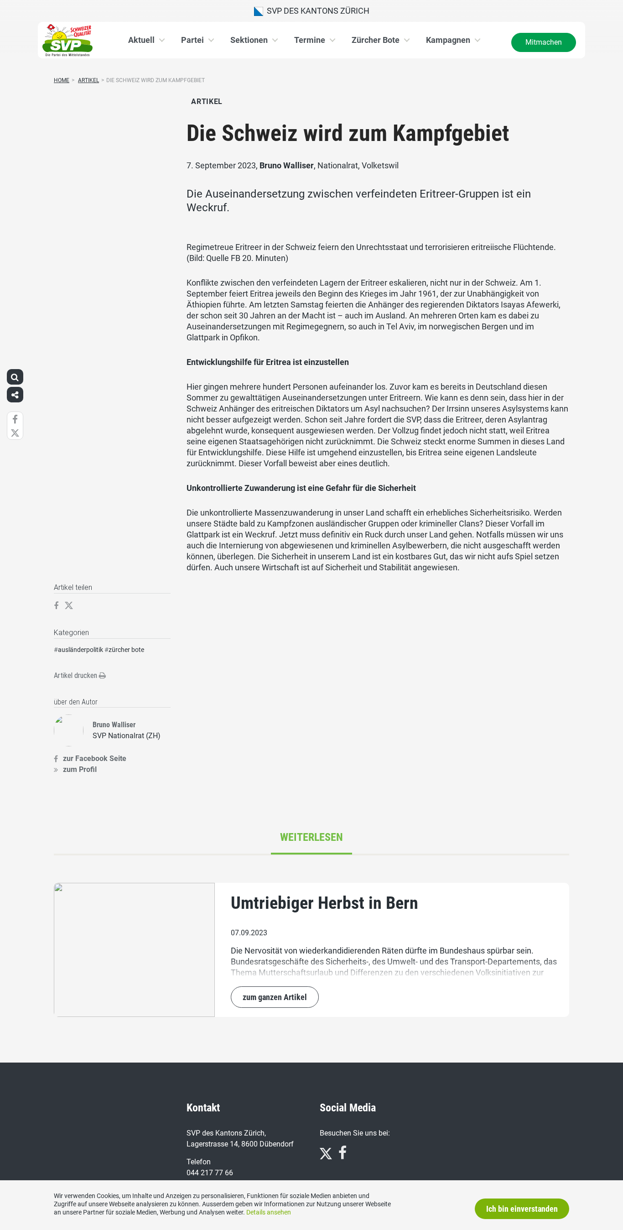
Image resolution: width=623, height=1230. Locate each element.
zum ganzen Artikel (275, 997)
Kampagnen (448, 40)
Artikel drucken (76, 675)
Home (61, 80)
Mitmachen (543, 42)
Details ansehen (268, 1212)
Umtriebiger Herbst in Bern (324, 903)
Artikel (88, 80)
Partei (192, 40)
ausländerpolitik (80, 649)
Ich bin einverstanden (522, 1209)
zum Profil (80, 769)
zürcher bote (126, 649)
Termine (309, 40)
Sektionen (249, 40)
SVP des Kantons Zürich (316, 11)
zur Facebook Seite (94, 758)
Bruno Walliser (287, 165)
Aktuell (141, 40)
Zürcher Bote (376, 40)
